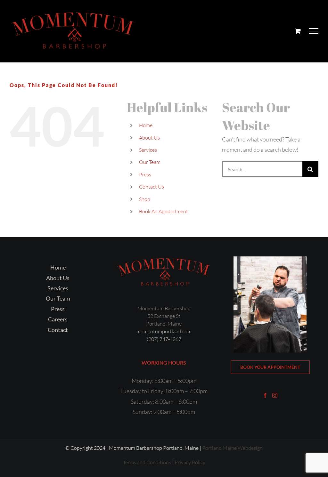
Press (145, 174)
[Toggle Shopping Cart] (298, 31)
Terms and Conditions (147, 462)
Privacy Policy (190, 462)
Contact (58, 329)
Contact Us (151, 186)
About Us (149, 137)
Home (145, 125)
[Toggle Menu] (314, 31)
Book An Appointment (163, 211)
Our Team (149, 162)
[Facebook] (265, 395)
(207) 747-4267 (164, 339)
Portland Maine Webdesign (232, 448)
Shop (144, 199)
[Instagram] (274, 395)
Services (148, 150)
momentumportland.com (164, 331)
